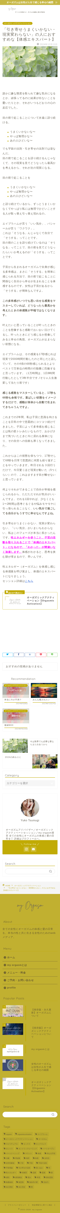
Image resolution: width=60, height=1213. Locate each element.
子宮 (52, 631)
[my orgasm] (30, 14)
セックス (27, 1144)
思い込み (39, 1168)
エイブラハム (11, 631)
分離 (7, 1158)
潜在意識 (49, 1177)
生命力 (46, 1182)
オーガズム (26, 631)
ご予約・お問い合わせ (20, 980)
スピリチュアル (12, 1144)
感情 (7, 1177)
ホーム (11, 957)
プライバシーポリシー (17, 1205)
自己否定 (21, 1187)
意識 (43, 1173)
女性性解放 (10, 1163)
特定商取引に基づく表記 (42, 1205)
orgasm (9, 1134)
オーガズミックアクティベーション (17, 23)
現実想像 (9, 642)
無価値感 (9, 1182)
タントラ (9, 1149)
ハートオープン (48, 1149)
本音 (38, 1177)
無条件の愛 (33, 1182)
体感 (39, 1153)
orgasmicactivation (25, 1134)
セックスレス (41, 1144)
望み (29, 1177)
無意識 (21, 1182)
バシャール (40, 631)
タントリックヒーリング (27, 1149)
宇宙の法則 (10, 637)
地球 (27, 1158)
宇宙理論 (9, 1168)
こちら (29, 581)
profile (11, 987)
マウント (28, 1153)
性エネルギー (43, 637)
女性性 (46, 1158)
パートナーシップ (12, 1153)
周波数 (17, 1158)
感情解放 (18, 1177)
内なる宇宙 (51, 1153)
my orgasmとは (17, 965)
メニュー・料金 (16, 972)
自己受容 (9, 1187)
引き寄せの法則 (26, 637)
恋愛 (34, 1173)
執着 (36, 1158)
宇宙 (31, 1163)
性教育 (24, 1173)
